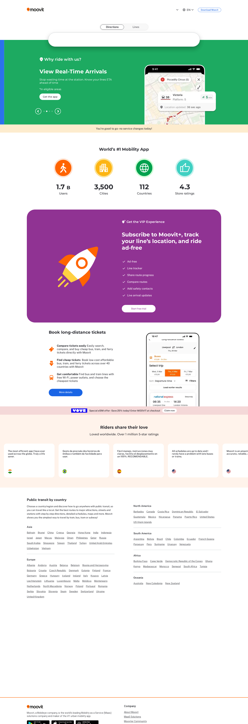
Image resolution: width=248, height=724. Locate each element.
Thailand (72, 543)
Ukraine (100, 591)
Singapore (48, 543)
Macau (48, 537)
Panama (177, 516)
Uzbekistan (33, 548)
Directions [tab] (112, 27)
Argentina (138, 539)
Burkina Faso (140, 561)
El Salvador (202, 511)
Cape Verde (156, 561)
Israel (30, 537)
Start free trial (138, 308)
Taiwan (61, 543)
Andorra (42, 565)
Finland (96, 570)
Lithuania (49, 581)
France (107, 570)
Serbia (30, 591)
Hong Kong (84, 532)
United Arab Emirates (100, 543)
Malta (76, 581)
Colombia (179, 539)
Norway (68, 586)
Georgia (71, 532)
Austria (53, 565)
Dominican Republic (182, 511)
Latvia (104, 575)
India (95, 532)
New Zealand (172, 583)
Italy (85, 575)
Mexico (152, 516)
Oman (70, 537)
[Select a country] (177, 9)
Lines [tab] (136, 27)
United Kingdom (35, 596)
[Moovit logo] (35, 10)
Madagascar (150, 566)
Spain (63, 591)
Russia (102, 537)
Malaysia (59, 537)
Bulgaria (31, 570)
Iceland (66, 575)
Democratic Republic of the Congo (184, 561)
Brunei (41, 532)
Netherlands (33, 586)
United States (207, 516)
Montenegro (100, 581)
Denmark (74, 570)
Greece (43, 575)
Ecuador (191, 539)
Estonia (85, 570)
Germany (32, 575)
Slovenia (53, 591)
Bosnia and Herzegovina (95, 565)
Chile (168, 539)
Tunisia (203, 566)
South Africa (190, 566)
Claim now (169, 410)
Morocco (164, 566)
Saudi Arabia (33, 543)
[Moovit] (35, 707)
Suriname (159, 544)
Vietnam (46, 548)
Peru (149, 544)
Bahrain (31, 532)
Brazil (160, 539)
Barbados (138, 511)
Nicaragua (164, 516)
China (50, 532)
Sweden (73, 591)
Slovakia (41, 591)
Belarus (64, 565)
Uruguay (172, 544)
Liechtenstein (34, 581)
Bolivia (150, 539)
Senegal (176, 566)
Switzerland (87, 591)
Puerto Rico (191, 516)
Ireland (76, 575)
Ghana (208, 561)
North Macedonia (52, 586)
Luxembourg (64, 581)
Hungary (54, 575)
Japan (39, 537)
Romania (102, 586)
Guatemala (139, 516)
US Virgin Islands (142, 522)
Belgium (75, 565)
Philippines (82, 537)
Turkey (83, 543)
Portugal (90, 586)
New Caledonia (154, 583)
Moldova (86, 581)
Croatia (43, 570)
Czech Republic (57, 570)
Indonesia (106, 532)
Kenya (136, 566)
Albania (31, 565)
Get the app (46, 96)
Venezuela (185, 544)
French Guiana (206, 539)
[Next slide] (58, 111)
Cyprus (60, 532)
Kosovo (95, 575)
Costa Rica (163, 511)
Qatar (93, 537)
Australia (138, 583)
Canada (150, 511)
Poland (79, 586)
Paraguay (138, 544)
